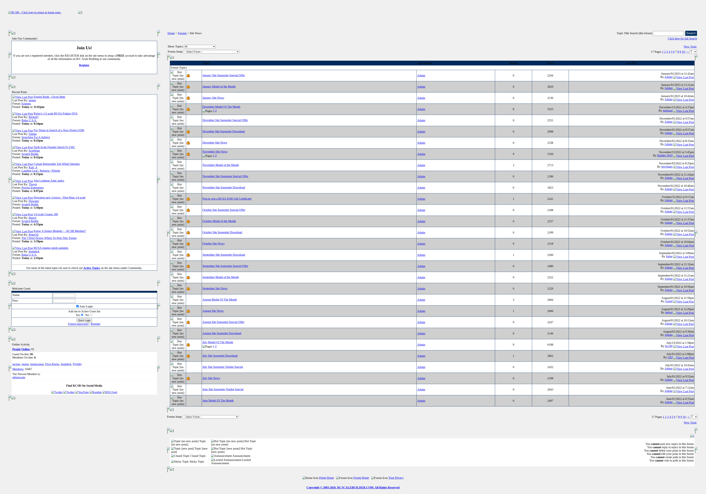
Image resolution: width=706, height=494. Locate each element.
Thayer (33, 184)
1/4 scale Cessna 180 (46, 214)
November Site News (214, 151)
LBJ (670, 357)
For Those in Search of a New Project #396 (59, 130)
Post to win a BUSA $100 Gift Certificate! (227, 198)
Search (691, 33)
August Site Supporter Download (221, 333)
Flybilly (77, 364)
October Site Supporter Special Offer (223, 209)
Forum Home (361, 477)
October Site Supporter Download (222, 232)
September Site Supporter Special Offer (225, 265)
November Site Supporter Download (223, 187)
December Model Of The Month (221, 106)
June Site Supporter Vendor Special (222, 389)
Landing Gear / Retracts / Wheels (41, 170)
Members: (18, 369)
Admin (32, 133)
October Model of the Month (219, 221)
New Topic (690, 46)
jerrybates (667, 166)
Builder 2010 (665, 155)
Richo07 (34, 117)
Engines (26, 103)
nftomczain (18, 377)
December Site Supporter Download (223, 131)
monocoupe (37, 364)
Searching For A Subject (36, 137)
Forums (182, 33)
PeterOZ (34, 234)
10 (683, 51)
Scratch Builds (30, 154)
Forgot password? (78, 323)
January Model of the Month (219, 86)
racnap (16, 364)
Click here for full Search (682, 38)
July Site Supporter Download (220, 355)
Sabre (669, 256)
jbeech (32, 217)
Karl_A (33, 167)
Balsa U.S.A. (29, 120)
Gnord (669, 301)
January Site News (213, 97)
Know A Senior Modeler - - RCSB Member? (60, 231)
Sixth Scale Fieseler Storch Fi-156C (54, 147)
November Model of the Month (220, 165)
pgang (32, 100)
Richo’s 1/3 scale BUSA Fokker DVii (55, 113)
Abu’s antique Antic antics (49, 180)
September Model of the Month (220, 277)
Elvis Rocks (52, 364)
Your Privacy (396, 477)
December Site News (214, 142)
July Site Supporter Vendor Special (222, 366)
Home (171, 33)
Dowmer (34, 201)
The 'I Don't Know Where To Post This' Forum (49, 238)
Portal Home (326, 477)
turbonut (668, 110)
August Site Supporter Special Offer (223, 322)
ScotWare (34, 150)
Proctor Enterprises (33, 187)
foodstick (34, 251)
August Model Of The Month (219, 299)
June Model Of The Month (218, 400)
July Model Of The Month (217, 342)
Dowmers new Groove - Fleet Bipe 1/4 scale (59, 197)
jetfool (669, 312)
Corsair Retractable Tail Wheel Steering (57, 163)
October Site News (213, 243)
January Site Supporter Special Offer (223, 75)
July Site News (211, 378)
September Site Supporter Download (223, 254)
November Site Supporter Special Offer (225, 176)
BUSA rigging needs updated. (51, 247)
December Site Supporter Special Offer (225, 120)
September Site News (214, 288)
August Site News (213, 310)
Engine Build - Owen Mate (49, 96)
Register (84, 65)
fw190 (669, 346)
